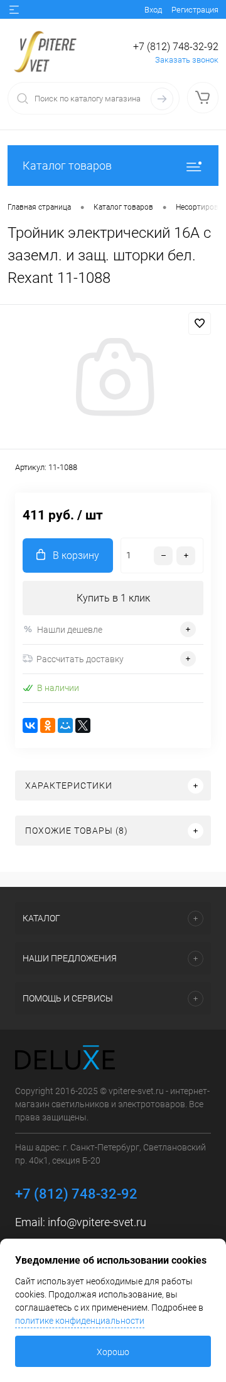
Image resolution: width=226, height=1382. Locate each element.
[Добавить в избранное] (199, 323)
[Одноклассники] (47, 725)
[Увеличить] (113, 378)
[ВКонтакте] (30, 725)
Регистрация (194, 9)
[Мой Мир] (65, 725)
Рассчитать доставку (80, 659)
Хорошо (113, 1352)
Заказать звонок (186, 59)
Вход (153, 9)
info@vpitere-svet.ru (97, 1222)
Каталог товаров (67, 165)
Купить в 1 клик (113, 598)
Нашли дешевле (69, 630)
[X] (82, 725)
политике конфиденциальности (79, 1321)
